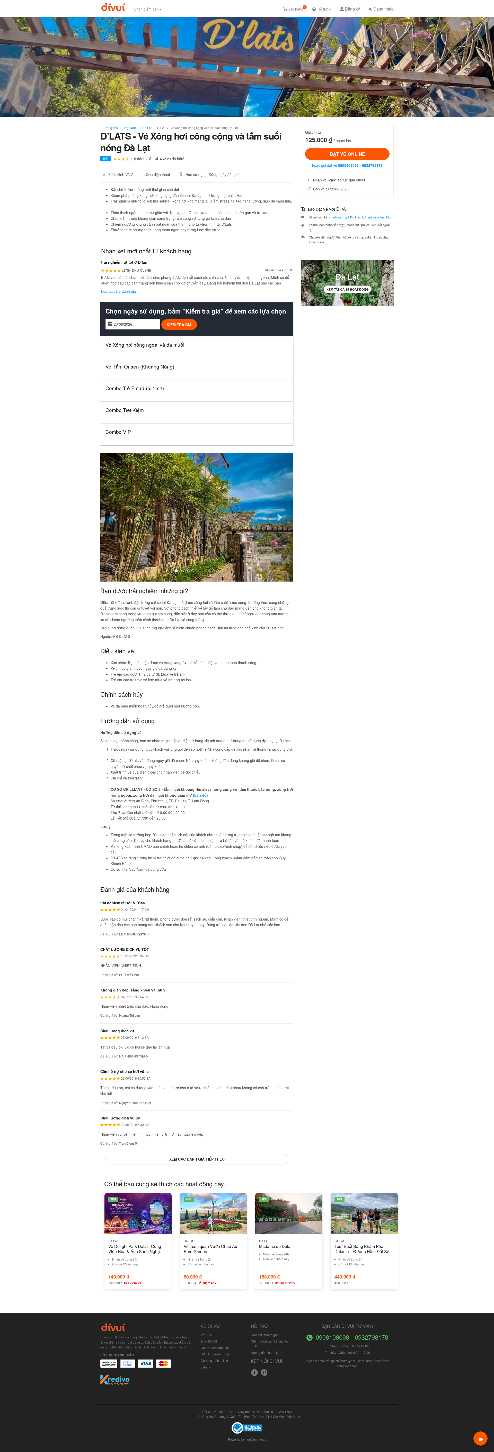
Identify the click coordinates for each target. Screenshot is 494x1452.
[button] (114, 517)
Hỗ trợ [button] (323, 9)
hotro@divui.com (352, 1360)
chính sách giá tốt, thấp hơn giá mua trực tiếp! (360, 217)
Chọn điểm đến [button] (146, 9)
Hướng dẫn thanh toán (266, 1352)
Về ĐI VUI (207, 1334)
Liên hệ (206, 1367)
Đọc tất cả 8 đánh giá (118, 291)
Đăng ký (352, 9)
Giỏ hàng (297, 8)
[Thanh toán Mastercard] (127, 1366)
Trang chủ (111, 127)
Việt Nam (130, 127)
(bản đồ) (200, 795)
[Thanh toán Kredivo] (115, 1381)
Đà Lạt (147, 127)
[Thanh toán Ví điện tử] (164, 1366)
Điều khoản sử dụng (215, 1354)
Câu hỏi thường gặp (265, 1334)
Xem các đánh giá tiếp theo (197, 1159)
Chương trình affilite (214, 1360)
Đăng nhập (383, 9)
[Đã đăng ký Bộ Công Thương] (247, 1427)
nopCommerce (255, 1439)
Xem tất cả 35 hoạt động (347, 289)
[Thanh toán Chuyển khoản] (146, 1366)
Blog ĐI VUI (209, 1341)
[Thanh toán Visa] (108, 1366)
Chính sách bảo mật (215, 1347)
